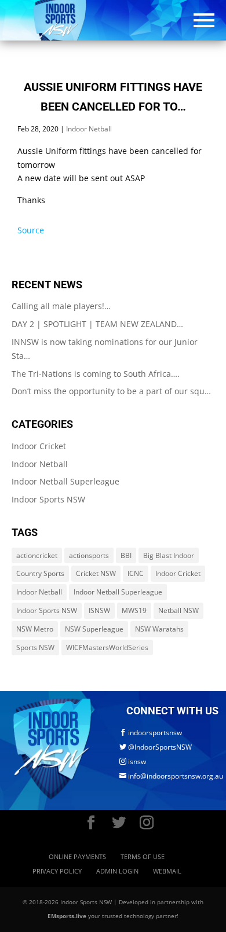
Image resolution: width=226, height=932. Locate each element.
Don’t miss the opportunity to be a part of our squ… (111, 391)
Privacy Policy (57, 871)
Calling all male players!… (61, 305)
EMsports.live (67, 916)
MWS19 (134, 610)
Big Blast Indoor (168, 555)
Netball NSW (178, 610)
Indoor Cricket (39, 446)
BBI (126, 555)
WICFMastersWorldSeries (107, 647)
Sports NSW (35, 647)
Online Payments (77, 856)
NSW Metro (34, 629)
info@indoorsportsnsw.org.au (171, 776)
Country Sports (40, 573)
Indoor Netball (89, 129)
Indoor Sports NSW (48, 499)
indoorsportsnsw (150, 732)
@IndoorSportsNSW (155, 747)
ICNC (135, 573)
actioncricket (36, 555)
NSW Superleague (94, 629)
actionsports (89, 555)
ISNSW (99, 610)
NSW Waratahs (159, 629)
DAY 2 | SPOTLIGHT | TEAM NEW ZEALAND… (97, 323)
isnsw (132, 761)
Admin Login (117, 871)
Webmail (167, 871)
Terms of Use (143, 856)
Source (30, 230)
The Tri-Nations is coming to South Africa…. (96, 373)
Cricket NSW (96, 573)
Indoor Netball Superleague (65, 481)
